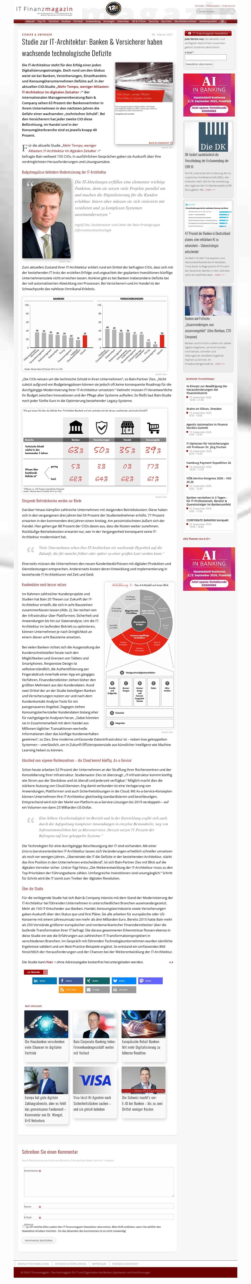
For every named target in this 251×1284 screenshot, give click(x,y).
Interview (123, 21)
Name (32, 1207)
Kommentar (32, 1171)
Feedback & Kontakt (125, 1264)
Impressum (229, 5)
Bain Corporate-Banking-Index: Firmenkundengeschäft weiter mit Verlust (94, 1047)
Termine (53, 21)
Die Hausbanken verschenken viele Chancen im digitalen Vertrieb (45, 1047)
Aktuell (30, 21)
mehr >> (210, 189)
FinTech (78, 21)
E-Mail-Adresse (32, 1220)
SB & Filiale (139, 21)
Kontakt (199, 5)
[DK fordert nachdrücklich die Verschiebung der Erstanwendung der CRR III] (208, 137)
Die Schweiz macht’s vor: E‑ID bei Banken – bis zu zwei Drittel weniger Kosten (142, 1103)
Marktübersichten (185, 21)
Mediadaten (213, 5)
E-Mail (189, 52)
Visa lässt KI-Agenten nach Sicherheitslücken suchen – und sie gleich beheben (92, 1103)
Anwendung (93, 21)
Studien (66, 21)
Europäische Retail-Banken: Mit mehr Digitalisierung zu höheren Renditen (141, 1047)
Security (153, 21)
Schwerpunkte (208, 21)
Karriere (166, 21)
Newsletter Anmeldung (33, 1264)
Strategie (108, 21)
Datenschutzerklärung (70, 1264)
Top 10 (41, 21)
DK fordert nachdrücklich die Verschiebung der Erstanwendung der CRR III (207, 160)
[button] (222, 21)
